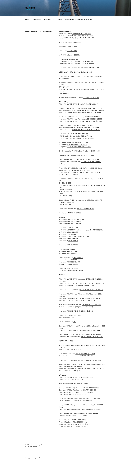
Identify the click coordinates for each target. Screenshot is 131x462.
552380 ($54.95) (76, 371)
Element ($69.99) (74, 55)
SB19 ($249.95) (79, 219)
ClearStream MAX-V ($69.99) (83, 36)
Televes (61, 275)
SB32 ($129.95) (74, 260)
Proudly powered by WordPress (34, 458)
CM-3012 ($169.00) (87, 155)
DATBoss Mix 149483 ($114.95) (92, 298)
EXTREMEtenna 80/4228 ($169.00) (79, 147)
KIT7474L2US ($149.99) (91, 98)
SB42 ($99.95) (72, 253)
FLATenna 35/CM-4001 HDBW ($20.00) (86, 159)
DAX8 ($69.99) (64, 93)
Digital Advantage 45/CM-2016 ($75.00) (85, 125)
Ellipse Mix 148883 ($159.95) (91, 305)
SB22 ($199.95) (73, 232)
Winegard (62, 375)
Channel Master (64, 102)
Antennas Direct (64, 31)
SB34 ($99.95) (73, 238)
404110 (78, 349)
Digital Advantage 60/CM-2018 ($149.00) (87, 127)
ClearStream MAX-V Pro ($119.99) (83, 38)
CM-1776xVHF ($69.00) (85, 138)
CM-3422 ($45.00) (65, 183)
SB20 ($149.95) (73, 234)
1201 (74, 322)
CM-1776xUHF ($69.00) (86, 136)
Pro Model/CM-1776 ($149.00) (78, 134)
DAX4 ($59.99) (64, 87)
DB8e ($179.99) (72, 46)
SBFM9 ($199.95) (72, 268)
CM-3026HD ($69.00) (73, 213)
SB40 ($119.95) (73, 245)
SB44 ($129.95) (72, 251)
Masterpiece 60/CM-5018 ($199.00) (91, 110)
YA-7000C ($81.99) (86, 392)
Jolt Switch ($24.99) (85, 72)
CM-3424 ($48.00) (65, 189)
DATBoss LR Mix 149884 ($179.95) (92, 283)
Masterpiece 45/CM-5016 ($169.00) (90, 108)
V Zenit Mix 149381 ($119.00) (83, 311)
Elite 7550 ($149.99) (89, 390)
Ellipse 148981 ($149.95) (84, 307)
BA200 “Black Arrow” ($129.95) (78, 236)
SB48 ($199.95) (72, 249)
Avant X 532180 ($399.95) (84, 356)
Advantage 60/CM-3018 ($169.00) (91, 119)
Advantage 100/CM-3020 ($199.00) (90, 121)
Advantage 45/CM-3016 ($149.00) (89, 117)
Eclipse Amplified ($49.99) (84, 61)
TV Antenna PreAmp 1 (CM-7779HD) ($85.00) (74, 170)
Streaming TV (48, 19)
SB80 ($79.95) (78, 270)
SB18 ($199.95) (79, 221)
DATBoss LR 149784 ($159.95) (85, 285)
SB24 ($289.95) (73, 228)
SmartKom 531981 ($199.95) (85, 354)
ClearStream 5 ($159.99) (73, 42)
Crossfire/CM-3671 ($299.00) (88, 104)
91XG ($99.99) (72, 51)
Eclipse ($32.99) (72, 59)
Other (59, 19)
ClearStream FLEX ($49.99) (90, 68)
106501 (79, 315)
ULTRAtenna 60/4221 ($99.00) (77, 144)
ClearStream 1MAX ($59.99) (81, 33)
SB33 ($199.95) (78, 258)
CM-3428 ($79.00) (65, 196)
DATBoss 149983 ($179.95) (85, 300)
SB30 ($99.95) (73, 264)
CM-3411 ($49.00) (65, 204)
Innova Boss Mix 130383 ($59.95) (92, 337)
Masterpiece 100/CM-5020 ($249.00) (90, 112)
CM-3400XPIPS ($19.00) (85, 208)
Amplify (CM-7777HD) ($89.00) (69, 174)
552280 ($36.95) (76, 366)
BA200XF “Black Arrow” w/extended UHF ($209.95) (85, 230)
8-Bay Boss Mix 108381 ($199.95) (91, 290)
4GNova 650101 (69, 341)
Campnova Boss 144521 (93, 330)
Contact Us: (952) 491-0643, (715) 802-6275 (78, 19)
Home (27, 19)
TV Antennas (36, 19)
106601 (72, 317)
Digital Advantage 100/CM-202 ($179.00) (86, 130)
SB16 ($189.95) (79, 223)
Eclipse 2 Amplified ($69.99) (84, 63)
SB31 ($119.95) (75, 262)
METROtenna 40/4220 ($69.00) (77, 142)
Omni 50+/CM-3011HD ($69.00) (89, 151)
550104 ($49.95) (95, 360)
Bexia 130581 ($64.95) (93, 334)
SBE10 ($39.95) (73, 240)
